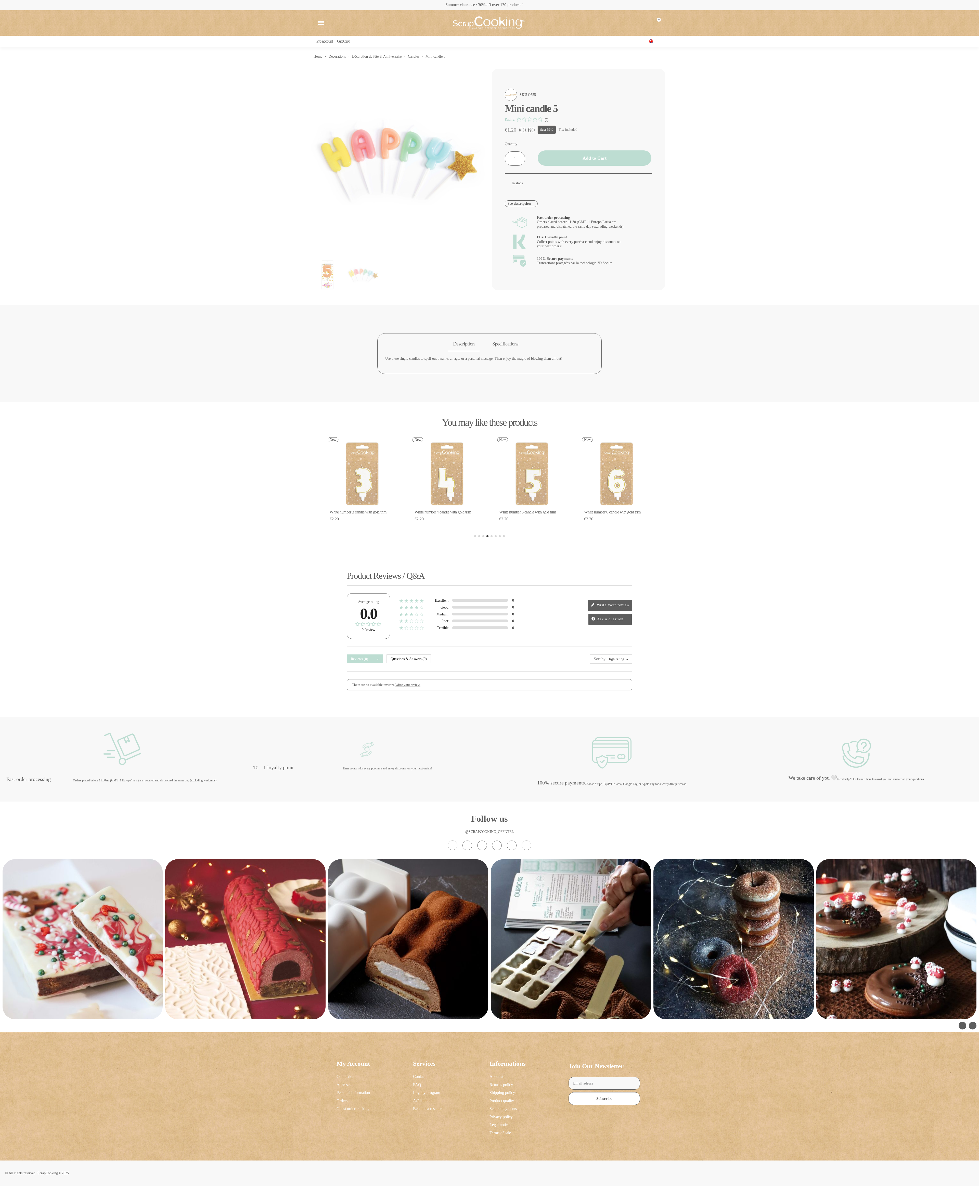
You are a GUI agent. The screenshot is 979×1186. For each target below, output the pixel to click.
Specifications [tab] (505, 343)
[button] (321, 23)
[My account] (644, 23)
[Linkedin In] (526, 845)
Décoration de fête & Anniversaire (377, 56)
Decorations (337, 56)
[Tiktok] (482, 845)
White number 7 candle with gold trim (612, 512)
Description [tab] (463, 343)
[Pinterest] (512, 845)
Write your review (612, 605)
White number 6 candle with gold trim (527, 512)
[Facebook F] (467, 845)
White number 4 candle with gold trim (358, 512)
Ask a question (610, 619)
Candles (413, 56)
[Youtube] (497, 845)
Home (318, 56)
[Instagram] (452, 845)
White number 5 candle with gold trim (443, 512)
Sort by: (600, 659)
